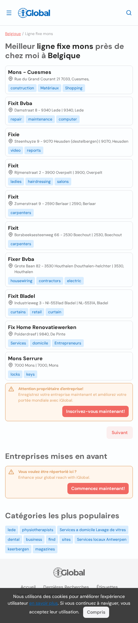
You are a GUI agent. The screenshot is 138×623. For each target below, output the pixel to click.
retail (37, 312)
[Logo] (34, 12)
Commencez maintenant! (98, 488)
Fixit (13, 165)
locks (15, 374)
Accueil (28, 587)
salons (63, 181)
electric (74, 280)
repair (16, 119)
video (16, 150)
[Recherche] (129, 12)
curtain (54, 312)
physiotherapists (37, 529)
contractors (50, 280)
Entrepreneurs (68, 343)
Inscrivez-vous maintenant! (95, 411)
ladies (16, 181)
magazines (45, 549)
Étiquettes (107, 587)
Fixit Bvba (20, 103)
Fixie (14, 134)
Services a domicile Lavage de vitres (93, 529)
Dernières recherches (66, 587)
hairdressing (39, 181)
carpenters (21, 212)
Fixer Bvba (21, 259)
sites (66, 539)
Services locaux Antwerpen (101, 539)
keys (30, 374)
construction (22, 88)
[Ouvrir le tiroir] (9, 12)
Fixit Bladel (21, 296)
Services (18, 343)
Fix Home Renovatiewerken (42, 327)
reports (34, 150)
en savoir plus (43, 603)
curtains (18, 312)
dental (14, 539)
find (52, 539)
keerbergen (18, 549)
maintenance (40, 119)
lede (12, 529)
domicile (40, 343)
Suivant (120, 432)
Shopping (73, 88)
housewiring (21, 280)
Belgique (13, 33)
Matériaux (49, 88)
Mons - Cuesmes (29, 72)
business (34, 539)
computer (68, 119)
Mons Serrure (25, 358)
